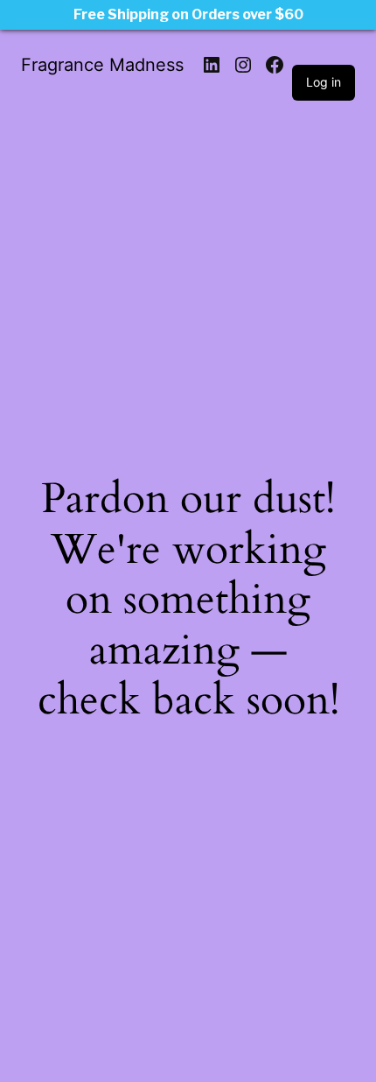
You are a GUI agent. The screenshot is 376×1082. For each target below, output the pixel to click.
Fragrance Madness (102, 64)
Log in (323, 81)
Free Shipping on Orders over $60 (188, 14)
